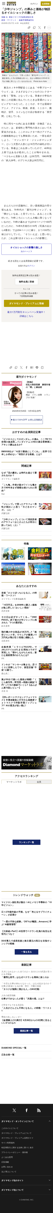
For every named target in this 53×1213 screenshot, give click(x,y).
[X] (14, 1110)
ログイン (34, 4)
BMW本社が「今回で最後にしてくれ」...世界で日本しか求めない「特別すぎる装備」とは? (26, 453)
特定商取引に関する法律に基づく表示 (17, 1147)
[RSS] (39, 1110)
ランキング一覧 (26, 842)
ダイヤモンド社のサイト (12, 1180)
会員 (39, 781)
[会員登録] (46, 3)
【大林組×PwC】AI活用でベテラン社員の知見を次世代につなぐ (26, 932)
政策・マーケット (9, 20)
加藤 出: (17, 17)
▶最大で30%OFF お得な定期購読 (26, 419)
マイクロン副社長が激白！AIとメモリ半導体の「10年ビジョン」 (26, 904)
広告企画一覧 (7, 1054)
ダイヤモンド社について (12, 1189)
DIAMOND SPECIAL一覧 (13, 1047)
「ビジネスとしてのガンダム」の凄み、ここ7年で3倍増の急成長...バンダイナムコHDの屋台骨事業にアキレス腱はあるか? (26, 441)
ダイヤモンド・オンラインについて (17, 1121)
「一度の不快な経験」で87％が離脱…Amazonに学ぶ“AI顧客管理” (26, 923)
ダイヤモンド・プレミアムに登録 (26, 303)
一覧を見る (26, 951)
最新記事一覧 (26, 1030)
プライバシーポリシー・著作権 (14, 1152)
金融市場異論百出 (26, 20)
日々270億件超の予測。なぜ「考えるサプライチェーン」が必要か (26, 913)
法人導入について (9, 1171)
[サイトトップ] (11, 4)
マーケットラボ (13, 781)
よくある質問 (7, 1157)
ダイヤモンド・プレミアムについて (16, 1133)
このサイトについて (9, 1128)
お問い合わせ (7, 1166)
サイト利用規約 (8, 1142)
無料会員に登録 (26, 281)
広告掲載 (5, 1162)
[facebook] (26, 1110)
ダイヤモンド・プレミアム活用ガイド (17, 1137)
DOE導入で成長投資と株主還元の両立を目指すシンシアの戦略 (26, 942)
